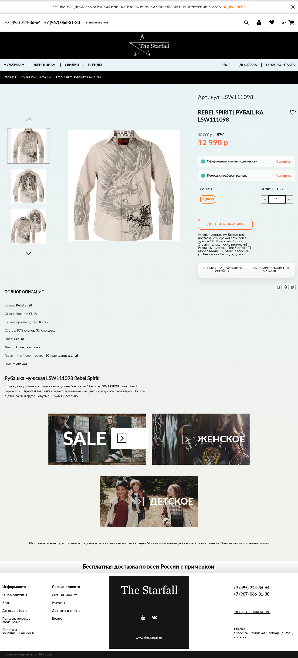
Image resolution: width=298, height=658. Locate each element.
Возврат (58, 618)
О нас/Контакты (281, 65)
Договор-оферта (14, 610)
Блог (225, 65)
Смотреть (283, 161)
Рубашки (45, 77)
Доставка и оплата (66, 610)
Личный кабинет (64, 595)
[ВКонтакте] (279, 287)
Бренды (95, 65)
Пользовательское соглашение (16, 620)
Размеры (58, 603)
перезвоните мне (96, 22)
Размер (206, 189)
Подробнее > (234, 7)
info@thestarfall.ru (252, 612)
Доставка (248, 65)
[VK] (154, 617)
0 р (284, 23)
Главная (10, 77)
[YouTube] (143, 617)
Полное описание (24, 292)
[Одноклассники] (286, 287)
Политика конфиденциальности (18, 631)
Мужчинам (28, 77)
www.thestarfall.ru (149, 637)
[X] (293, 287)
